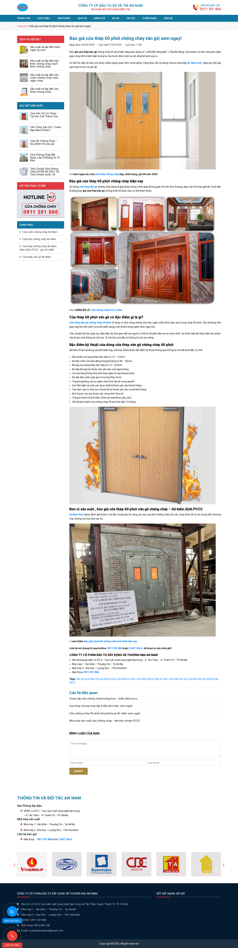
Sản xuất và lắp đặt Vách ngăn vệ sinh (45, 48)
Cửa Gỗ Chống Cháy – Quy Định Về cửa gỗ (43, 142)
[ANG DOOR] (22, 7)
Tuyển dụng (149, 18)
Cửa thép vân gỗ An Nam (36, 256)
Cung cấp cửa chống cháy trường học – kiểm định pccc (103, 698)
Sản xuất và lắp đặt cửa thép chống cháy (44, 90)
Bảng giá (99, 18)
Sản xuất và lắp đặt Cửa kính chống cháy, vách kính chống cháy (44, 63)
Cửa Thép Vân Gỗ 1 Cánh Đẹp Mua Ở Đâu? (45, 128)
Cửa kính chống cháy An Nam (39, 239)
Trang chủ (23, 18)
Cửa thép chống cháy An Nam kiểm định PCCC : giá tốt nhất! (38, 248)
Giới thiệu (43, 18)
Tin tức (130, 18)
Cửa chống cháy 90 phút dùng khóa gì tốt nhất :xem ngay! (104, 713)
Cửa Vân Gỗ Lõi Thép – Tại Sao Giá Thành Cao (44, 115)
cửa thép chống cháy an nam (152, 679)
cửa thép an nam (126, 679)
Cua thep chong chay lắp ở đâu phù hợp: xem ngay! (100, 705)
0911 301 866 (210, 9)
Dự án (115, 18)
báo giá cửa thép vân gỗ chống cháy (96, 679)
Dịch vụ (82, 18)
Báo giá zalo (12, 920)
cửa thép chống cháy (107, 174)
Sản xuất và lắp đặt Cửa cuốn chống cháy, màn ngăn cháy (44, 77)
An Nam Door (194, 62)
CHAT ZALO (136, 648)
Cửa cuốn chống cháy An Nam (39, 232)
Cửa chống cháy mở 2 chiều (106, 310)
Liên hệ (168, 18)
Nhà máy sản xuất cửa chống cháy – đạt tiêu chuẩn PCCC (104, 720)
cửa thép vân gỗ (178, 679)
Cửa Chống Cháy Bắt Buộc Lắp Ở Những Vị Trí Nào (45, 157)
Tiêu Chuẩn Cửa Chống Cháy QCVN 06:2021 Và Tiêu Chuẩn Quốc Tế (44, 171)
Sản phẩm (63, 18)
